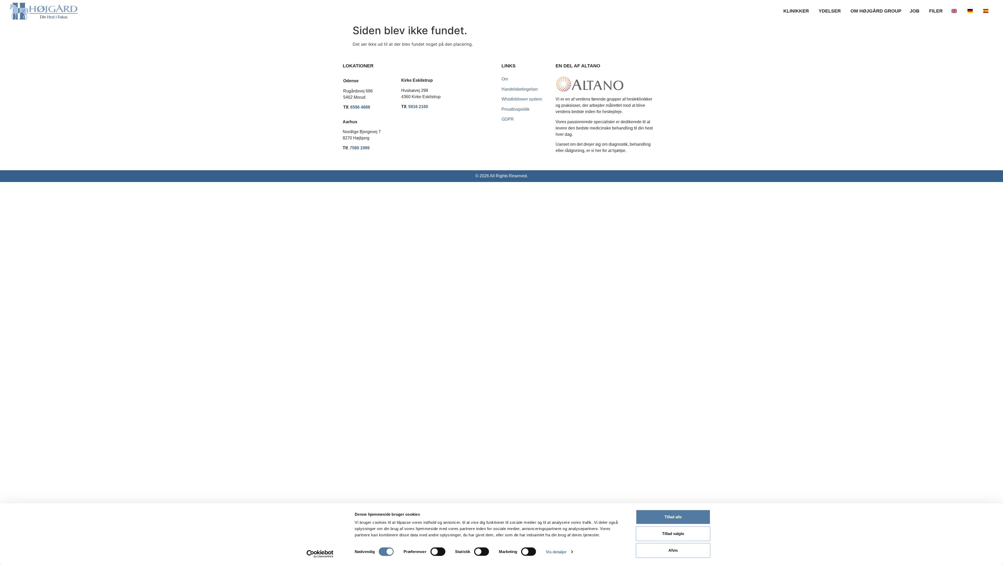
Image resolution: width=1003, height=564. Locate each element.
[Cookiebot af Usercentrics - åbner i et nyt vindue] (320, 554)
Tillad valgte (673, 533)
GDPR (507, 119)
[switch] (437, 551)
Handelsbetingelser (519, 89)
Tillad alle (673, 517)
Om (504, 79)
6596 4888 (360, 107)
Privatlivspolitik (515, 109)
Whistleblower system (521, 99)
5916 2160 (418, 106)
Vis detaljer (556, 551)
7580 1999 (360, 148)
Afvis (673, 550)
